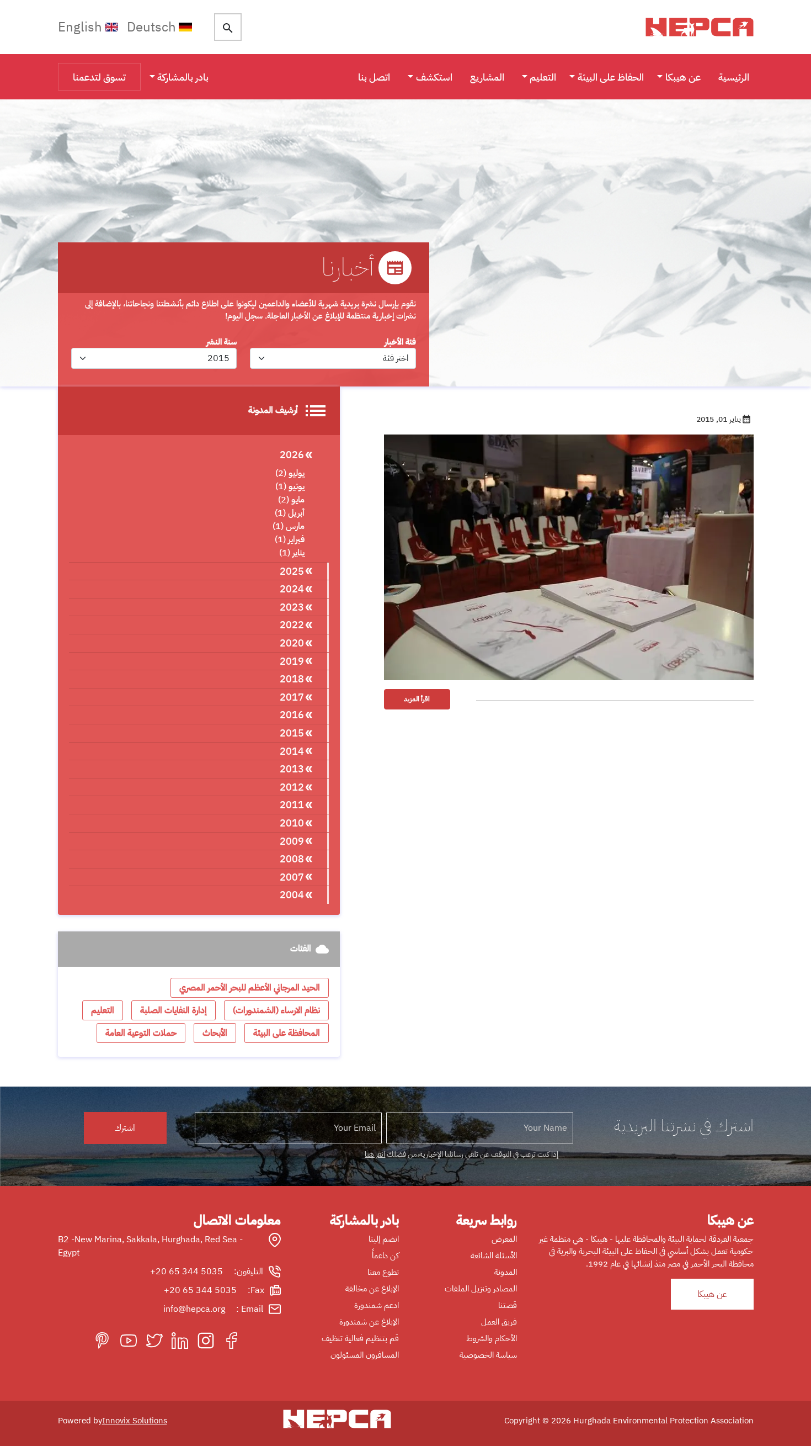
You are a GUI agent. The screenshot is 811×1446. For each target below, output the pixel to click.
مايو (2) (291, 499)
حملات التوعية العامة (141, 1033)
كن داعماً (385, 1255)
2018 (292, 678)
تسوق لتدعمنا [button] (99, 77)
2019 (292, 661)
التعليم (543, 77)
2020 (292, 642)
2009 (292, 841)
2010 (292, 822)
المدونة (505, 1272)
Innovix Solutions (134, 1421)
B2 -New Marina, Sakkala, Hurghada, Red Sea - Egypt (150, 1246)
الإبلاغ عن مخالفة (372, 1289)
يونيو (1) (290, 486)
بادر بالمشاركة (183, 77)
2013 (292, 768)
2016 (292, 714)
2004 (292, 894)
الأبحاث (214, 1033)
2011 (292, 804)
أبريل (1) (290, 513)
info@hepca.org (194, 1309)
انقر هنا (375, 1154)
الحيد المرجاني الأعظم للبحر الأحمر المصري (249, 987)
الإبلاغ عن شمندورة (369, 1322)
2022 (292, 624)
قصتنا (507, 1305)
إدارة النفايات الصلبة (173, 1010)
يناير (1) (292, 552)
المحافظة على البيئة (286, 1033)
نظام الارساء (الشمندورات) (276, 1010)
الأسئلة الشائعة (494, 1255)
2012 (292, 787)
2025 (292, 571)
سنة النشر (221, 342)
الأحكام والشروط (491, 1338)
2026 (292, 454)
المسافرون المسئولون (364, 1355)
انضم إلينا (384, 1239)
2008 (292, 858)
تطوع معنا (383, 1272)
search (227, 28)
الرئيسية (733, 77)
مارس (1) (289, 526)
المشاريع (487, 77)
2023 (292, 607)
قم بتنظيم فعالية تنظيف (360, 1338)
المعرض (504, 1239)
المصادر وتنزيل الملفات (481, 1289)
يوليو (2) (290, 473)
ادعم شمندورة (376, 1305)
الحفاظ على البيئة (611, 77)
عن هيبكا (683, 77)
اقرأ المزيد (417, 699)
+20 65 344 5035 (186, 1271)
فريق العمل (499, 1322)
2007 (292, 877)
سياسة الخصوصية (488, 1355)
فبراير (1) (290, 539)
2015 (292, 732)
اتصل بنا (374, 77)
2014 (292, 751)
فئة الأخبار (400, 342)
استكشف (434, 77)
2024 (292, 588)
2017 (292, 697)
